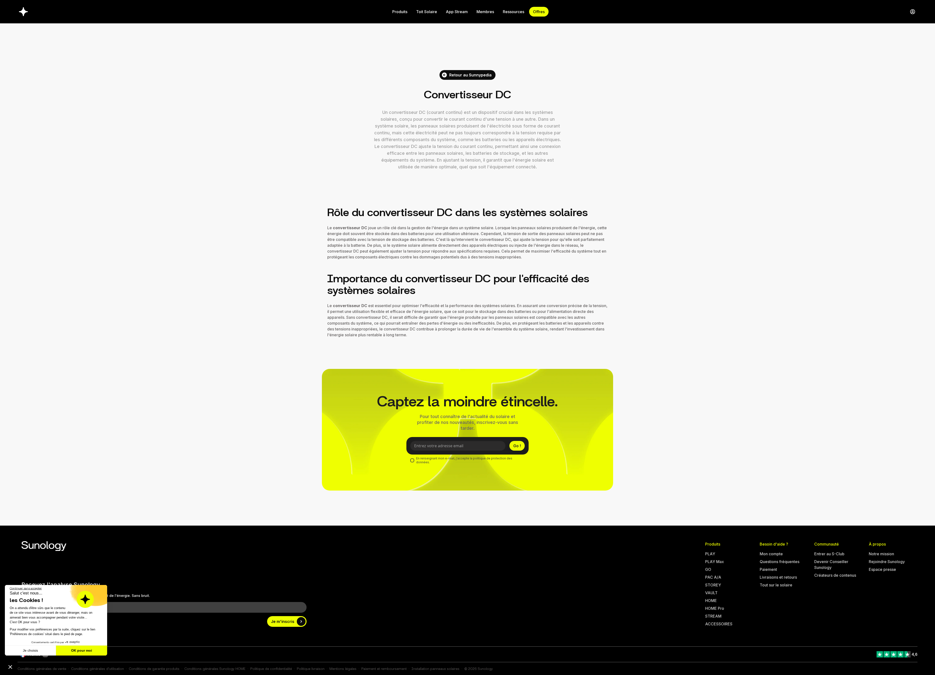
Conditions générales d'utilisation (97, 668)
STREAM (713, 616)
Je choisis (30, 650)
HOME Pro (714, 608)
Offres (539, 11)
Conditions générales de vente (42, 668)
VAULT (711, 592)
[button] (10, 667)
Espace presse (882, 569)
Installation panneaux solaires (435, 668)
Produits (399, 11)
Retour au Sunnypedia (470, 75)
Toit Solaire (426, 11)
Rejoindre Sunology (887, 561)
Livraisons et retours (778, 577)
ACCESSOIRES (718, 623)
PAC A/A (713, 577)
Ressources (513, 11)
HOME (711, 600)
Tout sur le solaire (776, 585)
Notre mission (881, 553)
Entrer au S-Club (829, 553)
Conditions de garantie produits (154, 668)
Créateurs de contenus (835, 575)
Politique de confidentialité (271, 668)
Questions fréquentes (779, 561)
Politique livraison (311, 668)
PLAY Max (714, 561)
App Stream (457, 11)
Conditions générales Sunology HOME (214, 668)
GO (708, 569)
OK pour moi (81, 650)
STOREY (713, 585)
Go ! (517, 445)
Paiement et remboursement (384, 668)
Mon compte (771, 553)
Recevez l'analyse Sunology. (61, 584)
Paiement (768, 569)
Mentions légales (342, 668)
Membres (485, 11)
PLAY (710, 553)
